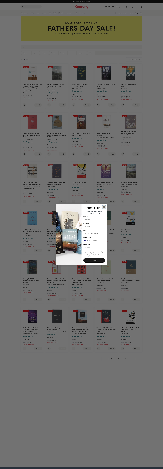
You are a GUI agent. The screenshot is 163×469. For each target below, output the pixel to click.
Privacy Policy (88, 256)
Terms (92, 256)
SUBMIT (94, 260)
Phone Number (87, 237)
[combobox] (85, 240)
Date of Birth (86, 244)
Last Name (86, 223)
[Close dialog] (104, 207)
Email (84, 230)
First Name (86, 216)
